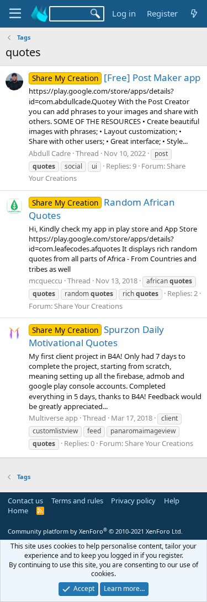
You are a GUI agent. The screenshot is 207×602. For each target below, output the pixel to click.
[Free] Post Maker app (116, 77)
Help (171, 501)
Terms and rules (77, 501)
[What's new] (194, 13)
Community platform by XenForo (95, 531)
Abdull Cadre (50, 153)
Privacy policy (133, 501)
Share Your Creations (88, 306)
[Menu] (15, 14)
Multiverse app (53, 418)
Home (18, 510)
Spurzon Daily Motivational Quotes (96, 336)
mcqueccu (45, 281)
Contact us (25, 501)
